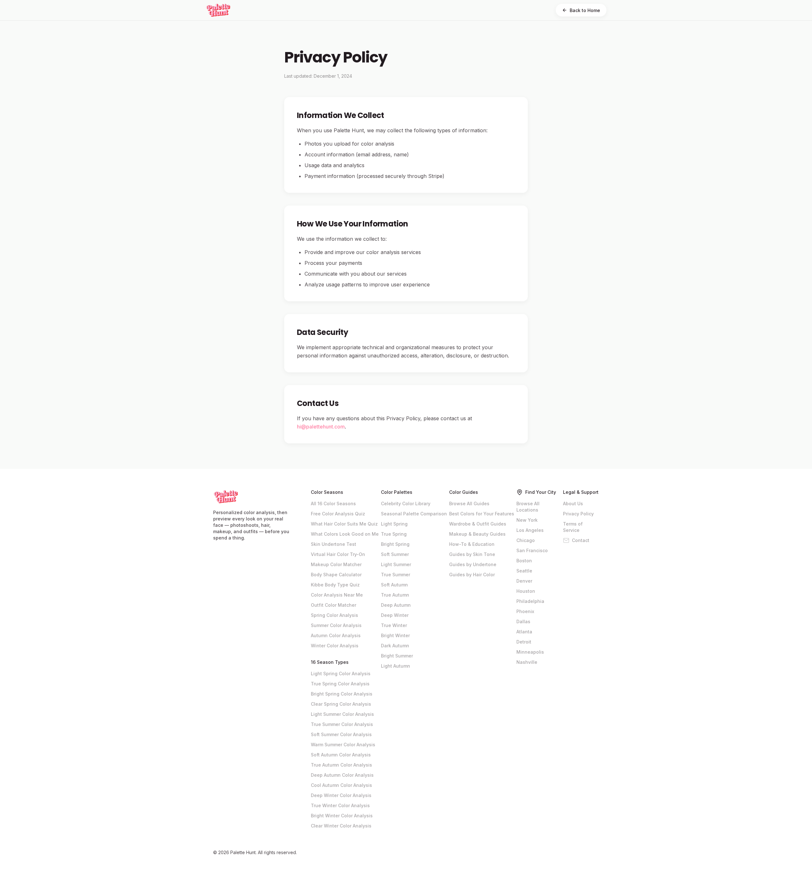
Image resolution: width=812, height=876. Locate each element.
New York (527, 520)
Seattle (524, 570)
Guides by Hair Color (472, 574)
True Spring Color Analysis (340, 683)
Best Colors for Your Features (481, 513)
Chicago (525, 540)
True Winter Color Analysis (340, 805)
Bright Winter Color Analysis (342, 815)
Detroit (523, 641)
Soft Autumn (394, 584)
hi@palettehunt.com (321, 426)
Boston (524, 560)
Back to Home (585, 10)
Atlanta (524, 631)
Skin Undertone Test (333, 544)
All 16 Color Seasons (333, 503)
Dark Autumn (395, 645)
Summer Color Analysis (336, 625)
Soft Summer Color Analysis (341, 734)
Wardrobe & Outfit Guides (477, 523)
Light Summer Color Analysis (342, 714)
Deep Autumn (396, 605)
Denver (524, 581)
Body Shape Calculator (336, 574)
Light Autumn (395, 666)
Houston (525, 591)
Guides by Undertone (472, 564)
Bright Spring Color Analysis (341, 693)
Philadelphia (530, 601)
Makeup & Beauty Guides (477, 534)
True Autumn (395, 595)
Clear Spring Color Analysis (341, 704)
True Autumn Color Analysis (341, 765)
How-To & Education (471, 544)
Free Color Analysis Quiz (338, 513)
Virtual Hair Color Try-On (338, 554)
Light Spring (394, 523)
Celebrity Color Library (405, 503)
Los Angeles (530, 530)
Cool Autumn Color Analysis (341, 785)
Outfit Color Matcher (333, 605)
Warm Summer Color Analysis (343, 744)
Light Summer (396, 564)
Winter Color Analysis (334, 645)
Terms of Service (573, 527)
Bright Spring (395, 544)
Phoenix (525, 611)
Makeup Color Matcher (336, 564)
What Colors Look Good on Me (345, 534)
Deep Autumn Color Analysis (342, 775)
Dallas (523, 621)
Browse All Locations (528, 507)
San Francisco (532, 550)
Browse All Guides (469, 503)
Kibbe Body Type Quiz (335, 584)
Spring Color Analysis (334, 615)
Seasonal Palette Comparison (414, 513)
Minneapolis (530, 652)
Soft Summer (395, 554)
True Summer (395, 574)
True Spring (394, 534)
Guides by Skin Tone (472, 554)
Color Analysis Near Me (337, 595)
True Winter (394, 625)
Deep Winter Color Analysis (341, 795)
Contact (580, 540)
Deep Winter (395, 615)
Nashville (526, 662)
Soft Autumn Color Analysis (341, 754)
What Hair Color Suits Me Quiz (344, 523)
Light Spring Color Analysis (340, 673)
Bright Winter (395, 635)
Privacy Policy (578, 513)
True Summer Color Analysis (342, 724)
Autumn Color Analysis (336, 635)
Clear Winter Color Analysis (341, 825)
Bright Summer (397, 655)
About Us (573, 503)
